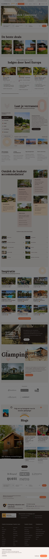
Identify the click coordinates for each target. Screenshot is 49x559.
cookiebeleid (4, 555)
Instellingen (37, 555)
